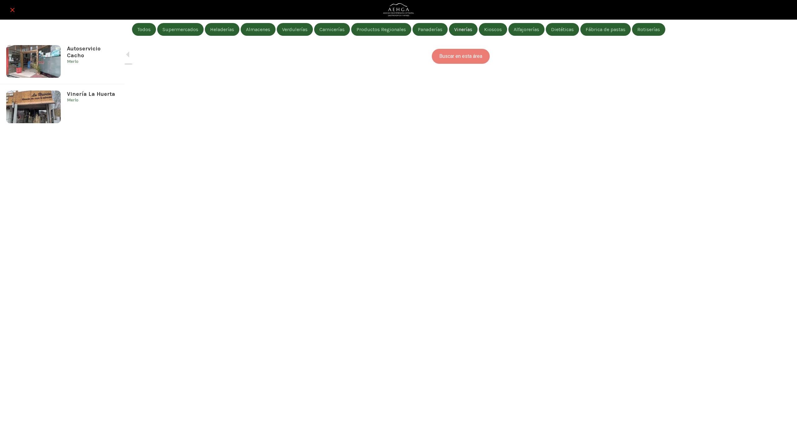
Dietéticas (562, 29)
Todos (144, 29)
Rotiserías (648, 29)
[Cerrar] (12, 10)
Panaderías (430, 29)
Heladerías (222, 29)
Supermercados (180, 29)
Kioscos (493, 29)
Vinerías (463, 29)
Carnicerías (332, 29)
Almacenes (258, 29)
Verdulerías (295, 29)
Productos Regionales (381, 29)
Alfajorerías (526, 29)
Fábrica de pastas (605, 29)
